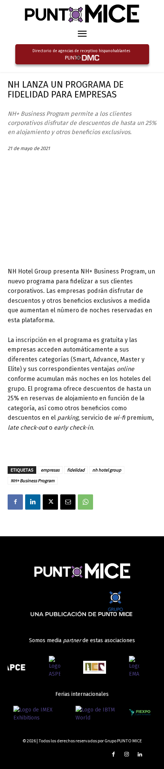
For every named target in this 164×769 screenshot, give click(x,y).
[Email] (68, 502)
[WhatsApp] (85, 502)
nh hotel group (106, 470)
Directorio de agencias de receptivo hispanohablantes (81, 51)
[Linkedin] (32, 502)
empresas (50, 470)
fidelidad (76, 470)
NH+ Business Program (33, 480)
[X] (50, 502)
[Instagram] (127, 754)
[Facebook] (15, 502)
